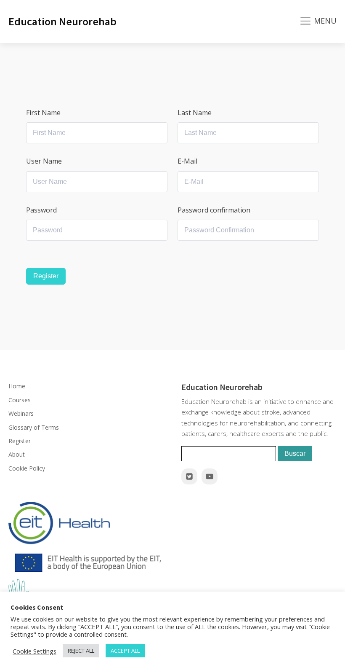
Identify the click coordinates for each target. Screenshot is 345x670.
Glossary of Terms (33, 427)
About (16, 454)
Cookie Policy (26, 468)
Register (45, 276)
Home (16, 386)
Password (41, 210)
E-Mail (187, 161)
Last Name (195, 112)
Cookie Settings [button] (34, 651)
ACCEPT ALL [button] (125, 650)
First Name (43, 112)
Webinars (21, 413)
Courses (19, 400)
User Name (44, 161)
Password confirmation (214, 210)
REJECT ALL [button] (81, 650)
